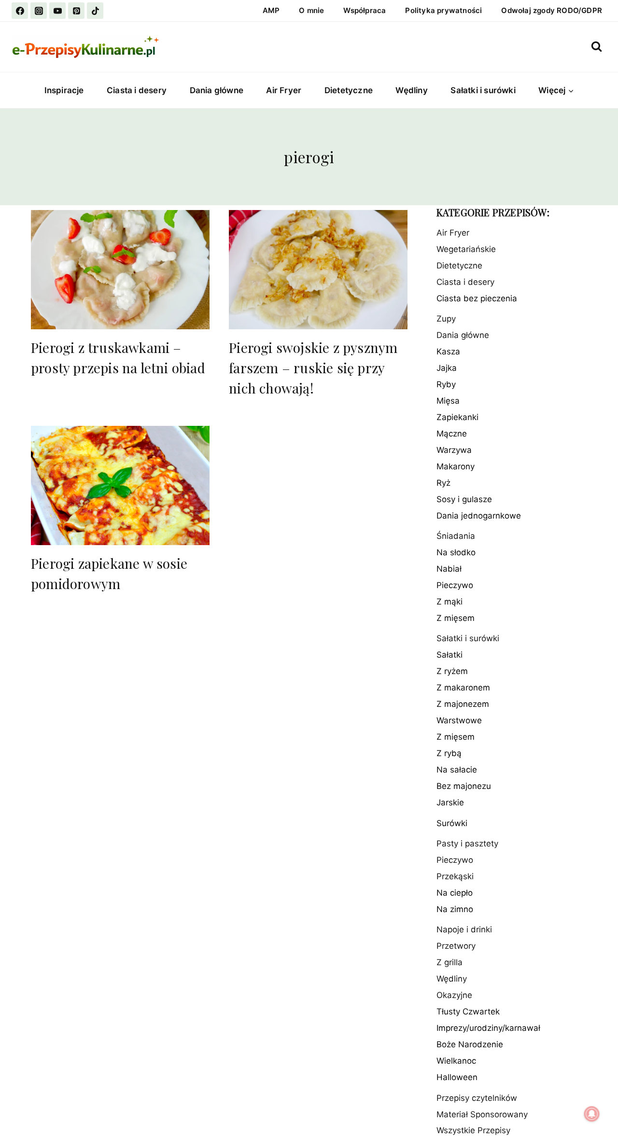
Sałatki (449, 655)
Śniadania (455, 536)
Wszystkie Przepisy (473, 1131)
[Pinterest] (76, 10)
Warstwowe (459, 721)
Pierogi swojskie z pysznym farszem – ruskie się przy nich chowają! (313, 367)
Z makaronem (463, 688)
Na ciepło (454, 893)
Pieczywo (454, 585)
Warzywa (454, 450)
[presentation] (120, 269)
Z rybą (449, 754)
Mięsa (448, 401)
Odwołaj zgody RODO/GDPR (551, 10)
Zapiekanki (457, 417)
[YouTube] (57, 10)
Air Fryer (283, 90)
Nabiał (449, 569)
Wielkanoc (456, 1061)
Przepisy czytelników (476, 1098)
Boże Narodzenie (469, 1045)
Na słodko (456, 552)
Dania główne (216, 90)
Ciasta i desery (137, 90)
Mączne (451, 433)
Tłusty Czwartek (468, 1012)
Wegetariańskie (466, 249)
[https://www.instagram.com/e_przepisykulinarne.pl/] (38, 10)
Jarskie (450, 803)
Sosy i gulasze (464, 499)
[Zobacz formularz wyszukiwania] (596, 46)
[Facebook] (20, 10)
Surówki (451, 823)
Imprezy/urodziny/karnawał (488, 1028)
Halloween (457, 1078)
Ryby (446, 384)
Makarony (455, 466)
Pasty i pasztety (467, 843)
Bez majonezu (463, 786)
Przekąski (455, 876)
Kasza (448, 351)
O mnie (311, 10)
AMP (271, 10)
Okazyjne (454, 995)
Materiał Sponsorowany (482, 1114)
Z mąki (449, 601)
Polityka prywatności (443, 10)
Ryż (443, 483)
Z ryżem (452, 671)
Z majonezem (462, 704)
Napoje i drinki (464, 930)
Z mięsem (455, 618)
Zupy (446, 318)
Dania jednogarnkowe (478, 515)
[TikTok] (95, 10)
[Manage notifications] (592, 1114)
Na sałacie (456, 770)
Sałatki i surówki (482, 90)
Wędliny (411, 90)
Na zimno (454, 909)
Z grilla (449, 963)
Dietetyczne (348, 90)
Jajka (446, 368)
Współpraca (364, 10)
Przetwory (456, 946)
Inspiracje (64, 90)
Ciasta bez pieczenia (476, 298)
